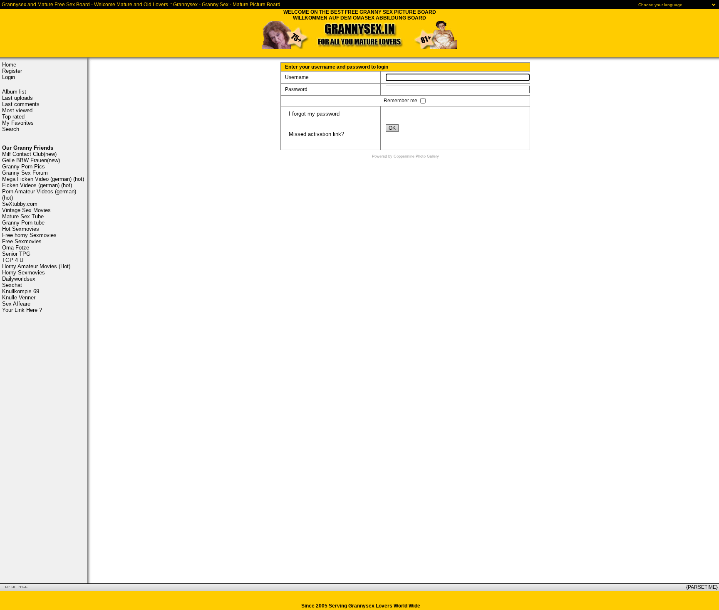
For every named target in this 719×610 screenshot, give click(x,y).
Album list (14, 92)
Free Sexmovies (22, 241)
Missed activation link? (316, 134)
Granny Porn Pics (23, 166)
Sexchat (12, 285)
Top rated (13, 117)
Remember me (401, 101)
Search (10, 129)
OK (392, 128)
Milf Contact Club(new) (29, 154)
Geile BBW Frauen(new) (31, 160)
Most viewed (17, 110)
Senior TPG (16, 254)
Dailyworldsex (18, 279)
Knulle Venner (18, 297)
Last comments (21, 104)
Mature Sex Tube (23, 216)
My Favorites (18, 123)
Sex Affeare (16, 304)
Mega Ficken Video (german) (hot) (43, 179)
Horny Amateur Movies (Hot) (36, 266)
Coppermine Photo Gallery (416, 156)
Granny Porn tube (23, 223)
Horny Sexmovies (23, 272)
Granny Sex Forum (25, 173)
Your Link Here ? (22, 310)
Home (9, 65)
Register (12, 71)
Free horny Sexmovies (29, 235)
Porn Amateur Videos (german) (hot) (39, 194)
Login (8, 77)
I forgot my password (314, 114)
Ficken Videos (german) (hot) (37, 185)
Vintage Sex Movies (26, 210)
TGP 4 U (12, 260)
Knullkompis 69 (20, 291)
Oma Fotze (15, 247)
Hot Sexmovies (20, 229)
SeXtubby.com (19, 204)
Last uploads (17, 98)
